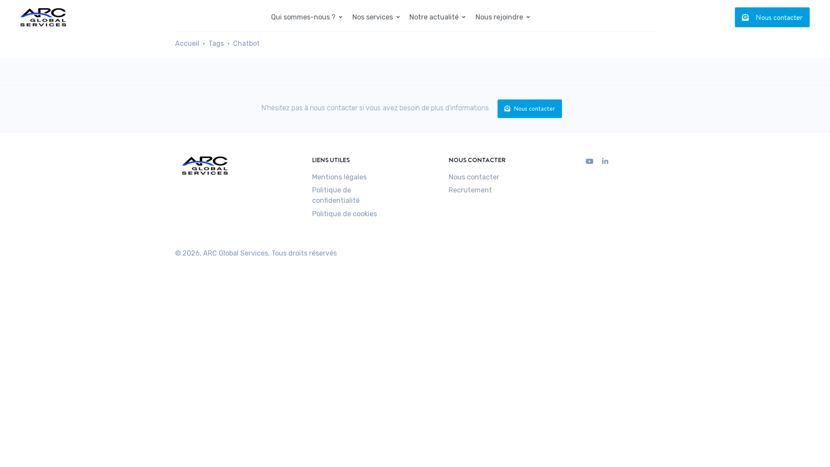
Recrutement (470, 190)
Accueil (187, 43)
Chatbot (246, 43)
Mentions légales (339, 177)
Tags (216, 43)
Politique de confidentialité (336, 195)
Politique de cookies (344, 214)
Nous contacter (779, 17)
